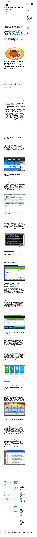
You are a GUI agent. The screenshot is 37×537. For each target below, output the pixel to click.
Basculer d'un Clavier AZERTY (22, 495)
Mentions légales (7, 532)
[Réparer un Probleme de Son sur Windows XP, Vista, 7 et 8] (14, 457)
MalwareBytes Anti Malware (13, 286)
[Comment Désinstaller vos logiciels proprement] (14, 273)
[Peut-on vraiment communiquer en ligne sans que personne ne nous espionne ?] (14, 322)
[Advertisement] (14, 18)
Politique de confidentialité (27, 532)
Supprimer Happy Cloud (22, 517)
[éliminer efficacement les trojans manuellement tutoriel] (14, 408)
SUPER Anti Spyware (11, 382)
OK (31, 4)
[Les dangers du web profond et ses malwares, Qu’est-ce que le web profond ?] (14, 201)
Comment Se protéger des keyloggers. (15, 482)
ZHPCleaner (10, 140)
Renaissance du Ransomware (22, 505)
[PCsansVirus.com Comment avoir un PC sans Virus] (14, 53)
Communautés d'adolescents (22, 501)
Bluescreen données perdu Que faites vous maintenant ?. (15, 513)
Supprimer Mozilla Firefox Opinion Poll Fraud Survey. (7, 495)
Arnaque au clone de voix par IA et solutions (22, 512)
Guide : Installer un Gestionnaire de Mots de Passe (22, 522)
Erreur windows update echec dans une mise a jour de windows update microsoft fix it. (15, 489)
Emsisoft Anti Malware (12, 335)
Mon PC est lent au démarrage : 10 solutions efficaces (22, 488)
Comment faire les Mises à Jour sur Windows (13, 32)
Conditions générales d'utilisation (16, 532)
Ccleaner (9, 421)
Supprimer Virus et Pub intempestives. (15, 500)
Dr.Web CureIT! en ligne (12, 252)
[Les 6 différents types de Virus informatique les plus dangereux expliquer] (14, 164)
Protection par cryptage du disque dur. (15, 496)
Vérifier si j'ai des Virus (22, 483)
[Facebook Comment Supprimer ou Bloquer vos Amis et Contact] (14, 369)
